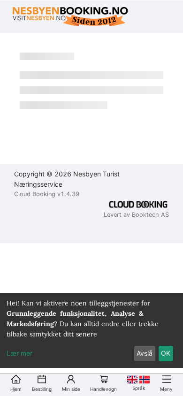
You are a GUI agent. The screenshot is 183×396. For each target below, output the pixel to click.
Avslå (144, 353)
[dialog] (91, 330)
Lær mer (19, 353)
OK (165, 353)
